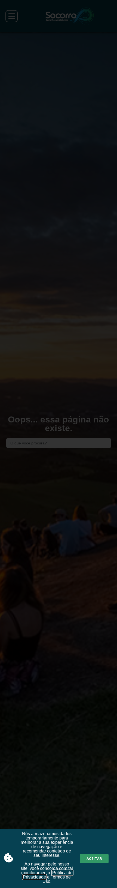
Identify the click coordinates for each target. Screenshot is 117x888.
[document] (58, 444)
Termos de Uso (56, 879)
